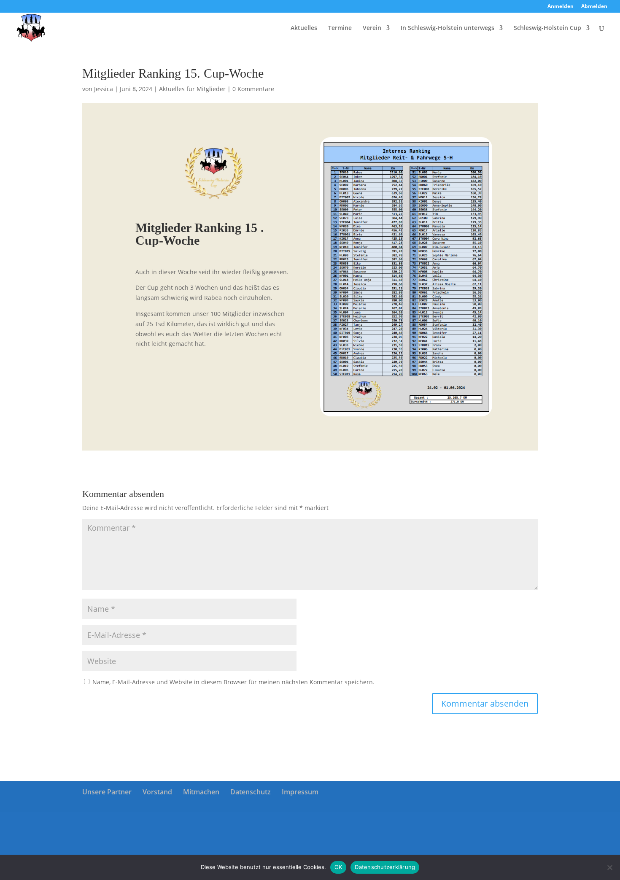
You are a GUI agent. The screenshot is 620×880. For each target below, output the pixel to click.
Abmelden (594, 7)
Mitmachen (201, 791)
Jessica (103, 89)
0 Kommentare (253, 89)
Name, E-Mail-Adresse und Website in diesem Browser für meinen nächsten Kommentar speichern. (233, 682)
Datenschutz (250, 791)
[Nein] (609, 867)
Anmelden (560, 7)
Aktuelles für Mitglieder (192, 89)
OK (338, 867)
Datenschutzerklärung (385, 867)
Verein (372, 28)
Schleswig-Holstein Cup (547, 28)
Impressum (300, 791)
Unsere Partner (107, 791)
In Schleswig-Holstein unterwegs (447, 28)
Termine (340, 28)
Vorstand (157, 791)
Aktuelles (304, 28)
